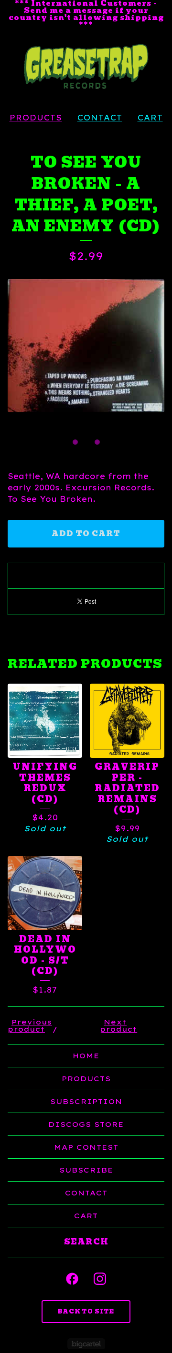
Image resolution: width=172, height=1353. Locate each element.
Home (86, 1055)
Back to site (86, 1311)
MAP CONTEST (86, 1147)
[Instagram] (100, 1279)
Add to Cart (86, 533)
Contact (99, 117)
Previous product (30, 1025)
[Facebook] (72, 1279)
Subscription (86, 1101)
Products (36, 117)
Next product (118, 1025)
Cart (150, 117)
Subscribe (86, 1169)
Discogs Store (86, 1124)
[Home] (86, 66)
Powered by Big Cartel (86, 1343)
